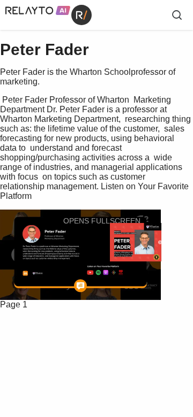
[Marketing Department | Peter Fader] (44, 273)
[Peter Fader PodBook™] (136, 242)
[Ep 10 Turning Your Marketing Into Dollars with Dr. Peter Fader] (118, 272)
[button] (94, 221)
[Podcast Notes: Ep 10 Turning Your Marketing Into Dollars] (96, 285)
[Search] (177, 15)
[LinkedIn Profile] (30, 272)
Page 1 (13, 304)
